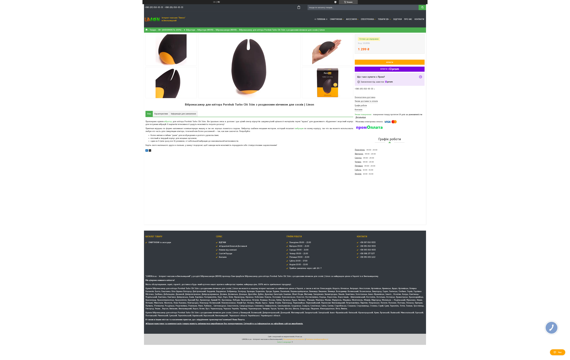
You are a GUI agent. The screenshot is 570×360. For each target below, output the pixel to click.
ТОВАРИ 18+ (383, 19)
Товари (153, 30)
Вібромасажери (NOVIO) (226, 30)
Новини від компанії (228, 250)
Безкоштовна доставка (365, 97)
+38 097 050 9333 (368, 242)
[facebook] (146, 151)
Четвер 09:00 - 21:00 (298, 253)
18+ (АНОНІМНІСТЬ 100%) (170, 30)
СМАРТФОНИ (336, 19)
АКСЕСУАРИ (351, 19)
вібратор (168, 121)
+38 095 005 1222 (367, 257)
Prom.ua (299, 337)
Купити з (384, 69)
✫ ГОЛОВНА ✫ (321, 19)
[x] (150, 151)
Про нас (408, 19)
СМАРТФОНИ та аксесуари (159, 242)
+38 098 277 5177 (367, 253)
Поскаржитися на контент (294, 339)
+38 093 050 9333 (368, 250)
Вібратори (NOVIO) (205, 30)
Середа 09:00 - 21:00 (298, 250)
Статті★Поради (225, 253)
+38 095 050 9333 (368, 246)
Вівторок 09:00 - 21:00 (299, 246)
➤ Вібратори (189, 30)
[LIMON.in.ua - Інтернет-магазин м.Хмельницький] (152, 19)
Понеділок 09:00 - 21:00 (300, 242)
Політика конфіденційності (317, 339)
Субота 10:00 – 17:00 (298, 261)
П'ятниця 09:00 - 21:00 (299, 257)
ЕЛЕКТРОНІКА (367, 19)
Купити (389, 62)
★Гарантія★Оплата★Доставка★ (233, 246)
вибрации (299, 128)
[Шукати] (422, 7)
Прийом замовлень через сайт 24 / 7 (305, 268)
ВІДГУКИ (397, 19)
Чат (560, 352)
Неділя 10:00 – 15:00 (298, 264)
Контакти (419, 19)
